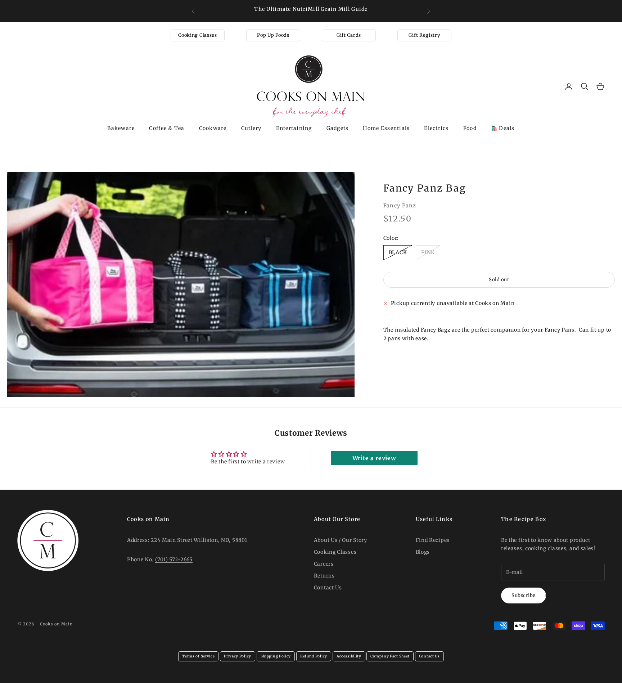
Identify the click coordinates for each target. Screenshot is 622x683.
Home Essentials (386, 128)
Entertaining (294, 128)
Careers (324, 564)
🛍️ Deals (503, 128)
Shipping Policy (276, 656)
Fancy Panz (399, 205)
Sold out (499, 280)
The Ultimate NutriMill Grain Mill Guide (311, 9)
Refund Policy (313, 656)
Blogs (423, 552)
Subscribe (523, 595)
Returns (324, 575)
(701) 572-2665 (174, 559)
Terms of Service (198, 656)
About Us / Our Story (340, 540)
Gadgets (337, 128)
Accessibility (349, 656)
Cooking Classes (197, 35)
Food (470, 128)
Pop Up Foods (273, 35)
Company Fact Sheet (390, 656)
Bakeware (121, 128)
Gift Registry (424, 35)
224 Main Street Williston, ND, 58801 (199, 540)
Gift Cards (349, 35)
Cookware (213, 128)
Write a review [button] (374, 458)
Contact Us (328, 587)
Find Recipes (433, 540)
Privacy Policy (237, 656)
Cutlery (251, 128)
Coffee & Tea (166, 128)
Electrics (436, 128)
